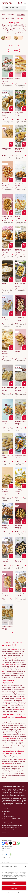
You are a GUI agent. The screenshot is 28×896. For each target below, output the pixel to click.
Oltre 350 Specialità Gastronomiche (10, 827)
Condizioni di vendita (7, 846)
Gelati (3, 14)
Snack (8, 38)
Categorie (13, 18)
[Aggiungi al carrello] (10, 74)
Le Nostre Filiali (5, 862)
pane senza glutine (7, 763)
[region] (14, 880)
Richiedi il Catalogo (7, 840)
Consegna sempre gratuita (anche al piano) (12, 825)
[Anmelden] (19, 3)
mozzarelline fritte (7, 664)
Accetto (14, 883)
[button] (14, 45)
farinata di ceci (22, 760)
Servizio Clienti (6, 808)
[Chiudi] (25, 866)
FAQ (3, 851)
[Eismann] (7, 3)
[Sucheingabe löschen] (24, 7)
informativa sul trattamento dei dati (9, 878)
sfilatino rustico (10, 738)
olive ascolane (18, 664)
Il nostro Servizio (6, 860)
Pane (20, 38)
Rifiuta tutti (14, 888)
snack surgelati (15, 650)
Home (3, 18)
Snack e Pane (21, 14)
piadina (21, 740)
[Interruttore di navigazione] (24, 3)
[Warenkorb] (22, 3)
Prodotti (7, 18)
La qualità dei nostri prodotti (8, 830)
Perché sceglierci (7, 823)
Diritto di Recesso (6, 848)
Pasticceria (11, 14)
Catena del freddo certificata (8, 832)
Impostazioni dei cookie (20, 876)
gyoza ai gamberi (19, 709)
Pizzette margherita (10, 659)
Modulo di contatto (6, 858)
